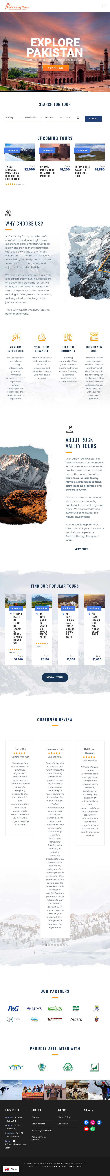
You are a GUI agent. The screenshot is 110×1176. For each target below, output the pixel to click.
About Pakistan (38, 1123)
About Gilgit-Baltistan (42, 1130)
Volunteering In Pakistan (39, 1138)
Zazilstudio (74, 1166)
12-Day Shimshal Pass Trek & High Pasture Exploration (13, 173)
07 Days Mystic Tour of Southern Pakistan (47, 171)
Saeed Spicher (55, 1166)
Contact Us (63, 1123)
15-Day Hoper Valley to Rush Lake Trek (82, 171)
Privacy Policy (64, 1117)
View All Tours (55, 67)
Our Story (36, 1117)
